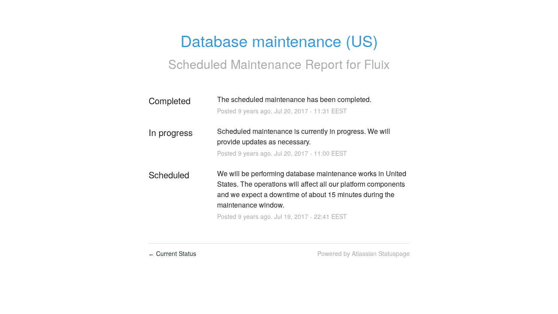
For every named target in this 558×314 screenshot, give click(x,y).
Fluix (377, 63)
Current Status (172, 253)
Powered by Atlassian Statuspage (363, 253)
